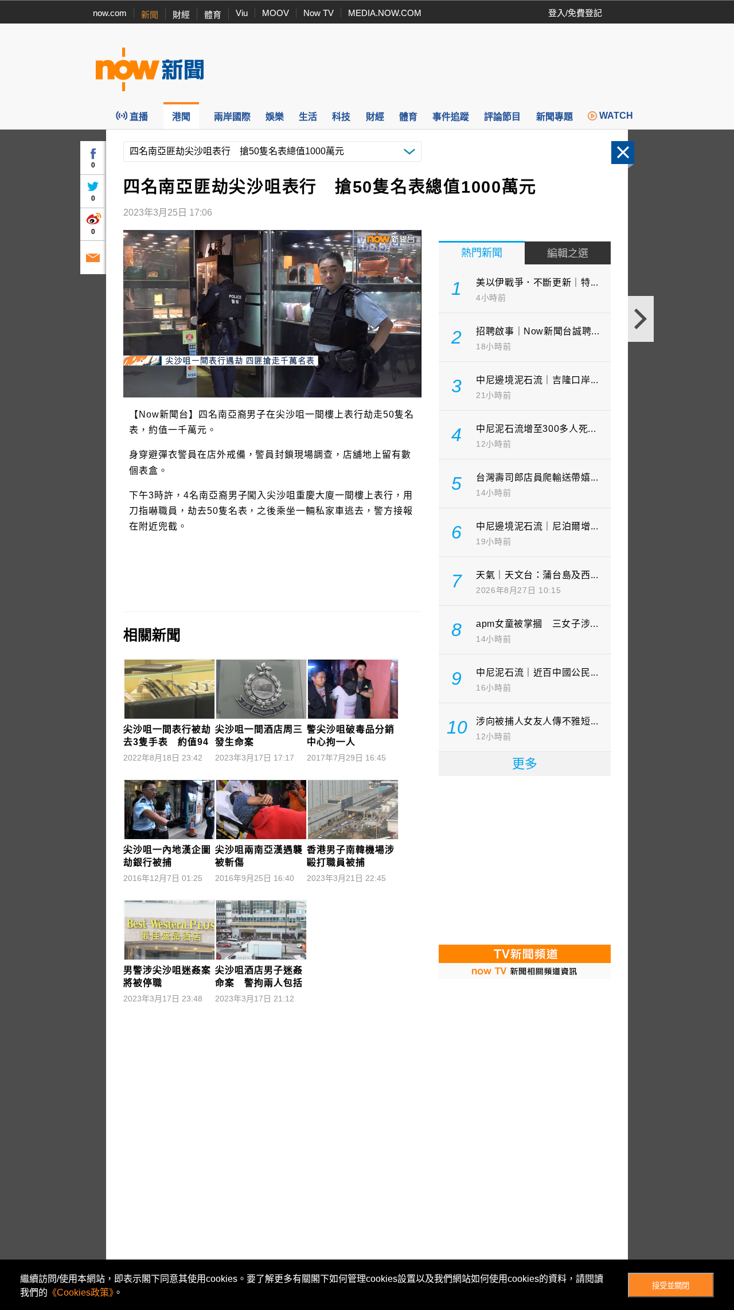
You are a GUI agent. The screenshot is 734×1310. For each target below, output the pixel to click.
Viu (242, 13)
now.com (110, 13)
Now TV (318, 13)
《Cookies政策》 (81, 1292)
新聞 (149, 15)
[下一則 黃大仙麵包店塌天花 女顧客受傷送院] (641, 319)
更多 (524, 764)
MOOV (275, 13)
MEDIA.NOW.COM (384, 13)
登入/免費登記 (575, 13)
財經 (181, 15)
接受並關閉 (670, 1285)
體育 (212, 15)
